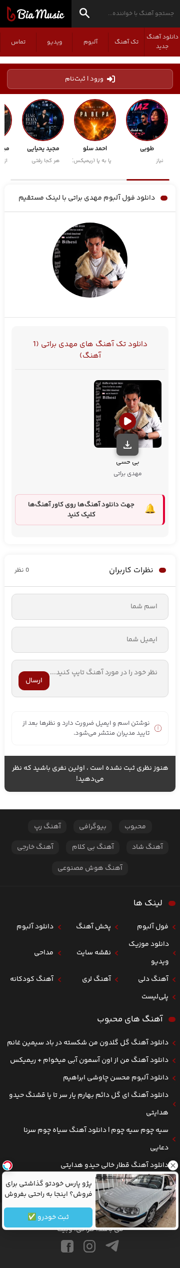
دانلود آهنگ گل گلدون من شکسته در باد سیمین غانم (87, 1042)
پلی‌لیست (155, 996)
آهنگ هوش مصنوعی (90, 868)
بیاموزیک (35, 14)
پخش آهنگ (93, 926)
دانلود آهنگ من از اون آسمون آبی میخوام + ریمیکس (89, 1060)
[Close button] (173, 1165)
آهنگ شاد (147, 847)
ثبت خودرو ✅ (48, 1217)
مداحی (44, 952)
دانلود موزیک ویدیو (148, 953)
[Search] (85, 15)
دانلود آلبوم (35, 926)
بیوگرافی (92, 826)
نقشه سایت (93, 952)
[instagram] (90, 1246)
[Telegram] (112, 1246)
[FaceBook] (67, 1246)
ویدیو (54, 42)
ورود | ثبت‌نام (84, 79)
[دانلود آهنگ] (127, 445)
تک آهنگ (126, 42)
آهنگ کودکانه (32, 979)
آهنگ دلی (153, 979)
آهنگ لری (96, 979)
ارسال (34, 680)
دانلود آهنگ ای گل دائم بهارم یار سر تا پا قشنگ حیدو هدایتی (88, 1104)
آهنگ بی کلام (93, 847)
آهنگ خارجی (35, 847)
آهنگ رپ (47, 826)
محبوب (135, 826)
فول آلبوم (152, 926)
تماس (18, 42)
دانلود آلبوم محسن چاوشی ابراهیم (115, 1077)
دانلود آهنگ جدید (162, 42)
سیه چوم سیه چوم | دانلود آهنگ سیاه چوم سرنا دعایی (96, 1139)
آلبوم (91, 42)
